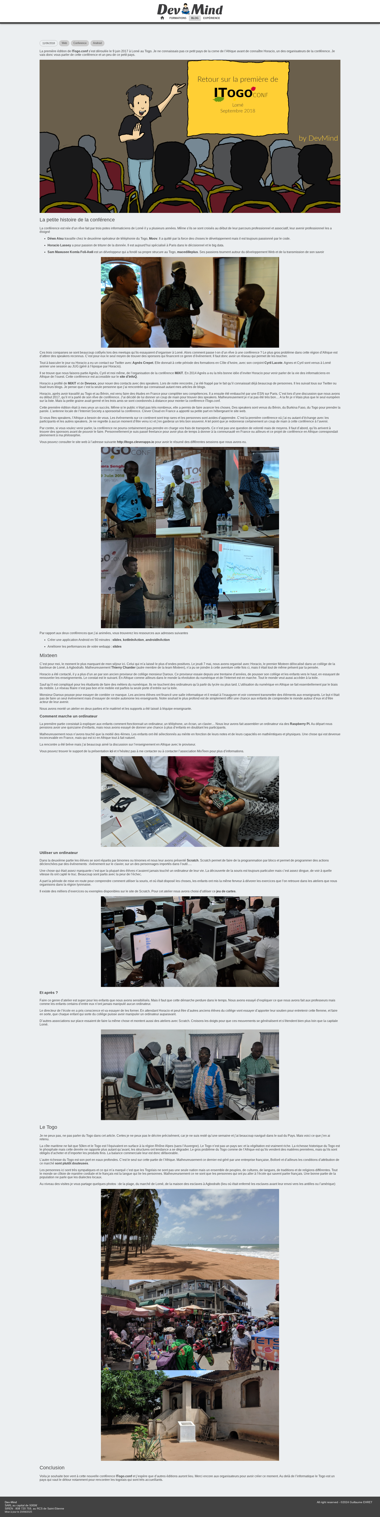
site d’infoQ (128, 376)
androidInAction (157, 639)
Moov (153, 238)
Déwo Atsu (56, 238)
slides (116, 639)
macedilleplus (187, 252)
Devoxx (90, 383)
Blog (195, 18)
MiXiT (179, 373)
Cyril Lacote (273, 362)
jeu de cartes (226, 891)
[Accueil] (190, 13)
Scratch (193, 860)
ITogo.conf (80, 51)
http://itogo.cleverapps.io (135, 442)
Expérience (211, 18)
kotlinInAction (133, 639)
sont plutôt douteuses (71, 1163)
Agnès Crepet (142, 362)
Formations (177, 18)
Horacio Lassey (59, 245)
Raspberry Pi (300, 724)
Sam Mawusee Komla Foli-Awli (70, 252)
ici (111, 751)
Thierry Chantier (123, 667)
